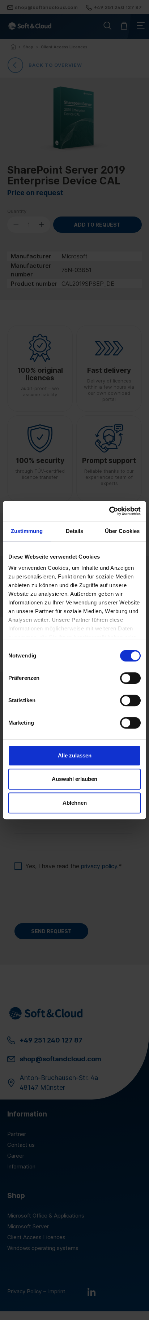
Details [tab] (75, 531)
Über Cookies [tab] (122, 531)
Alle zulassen (74, 755)
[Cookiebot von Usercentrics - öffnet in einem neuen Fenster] (109, 511)
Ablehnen (75, 803)
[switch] (130, 678)
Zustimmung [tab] (27, 531)
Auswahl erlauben (74, 779)
